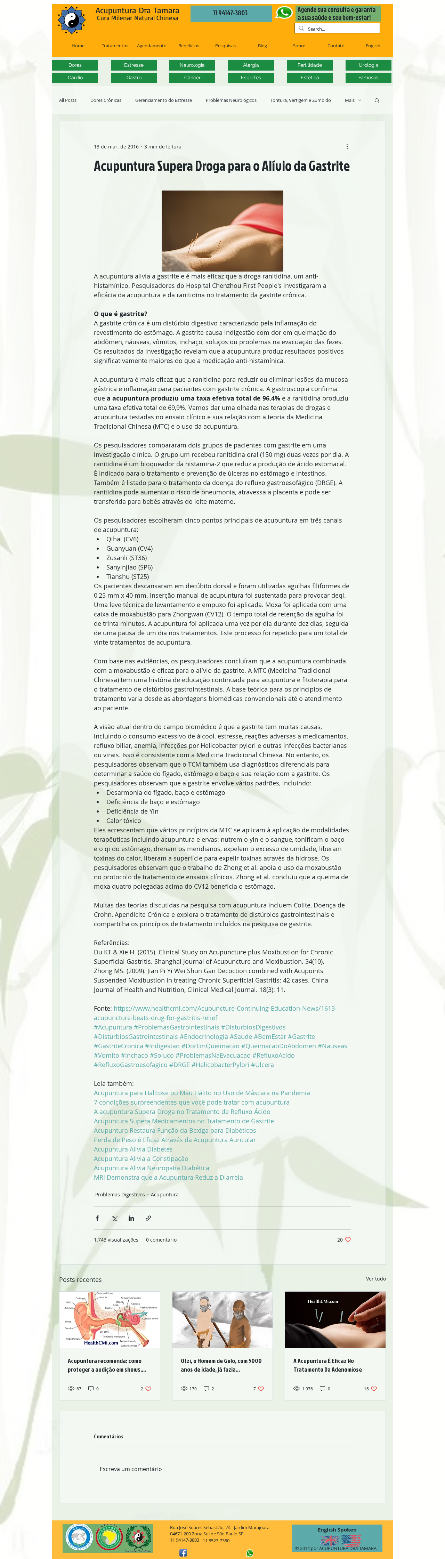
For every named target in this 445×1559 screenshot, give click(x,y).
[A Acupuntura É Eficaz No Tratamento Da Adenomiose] (335, 1320)
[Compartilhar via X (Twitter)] (114, 1218)
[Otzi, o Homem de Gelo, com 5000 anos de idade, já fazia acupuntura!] (222, 1320)
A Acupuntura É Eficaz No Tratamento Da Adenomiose (327, 1365)
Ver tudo (376, 1278)
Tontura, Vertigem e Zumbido (300, 100)
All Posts (67, 100)
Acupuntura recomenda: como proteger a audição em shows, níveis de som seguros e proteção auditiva (109, 1365)
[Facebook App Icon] (183, 1553)
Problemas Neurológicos (231, 100)
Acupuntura (165, 1194)
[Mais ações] (347, 146)
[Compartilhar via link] (148, 1218)
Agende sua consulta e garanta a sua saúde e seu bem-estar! (336, 13)
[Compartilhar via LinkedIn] (131, 1218)
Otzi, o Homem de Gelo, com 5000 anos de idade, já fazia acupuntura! (221, 1365)
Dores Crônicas (105, 100)
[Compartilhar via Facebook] (97, 1218)
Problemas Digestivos (120, 1194)
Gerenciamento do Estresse (163, 100)
